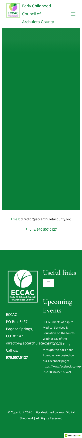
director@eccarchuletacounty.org (46, 219)
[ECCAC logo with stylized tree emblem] (22, 270)
